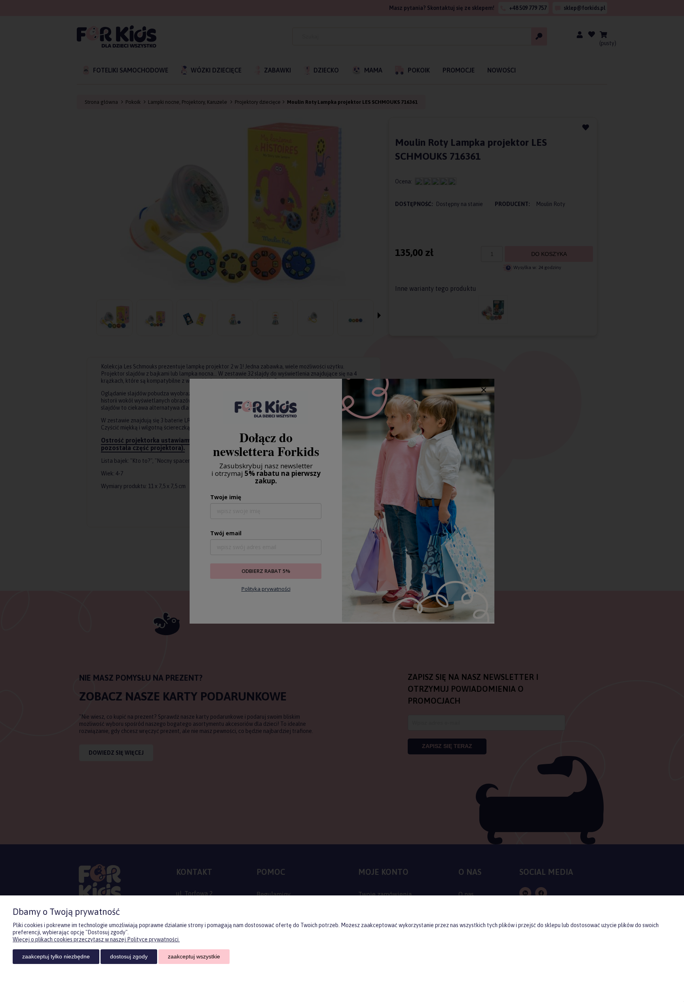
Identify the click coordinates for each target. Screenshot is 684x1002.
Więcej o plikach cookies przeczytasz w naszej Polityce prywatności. (96, 939)
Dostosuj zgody (129, 956)
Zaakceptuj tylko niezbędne (56, 956)
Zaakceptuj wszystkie (194, 956)
